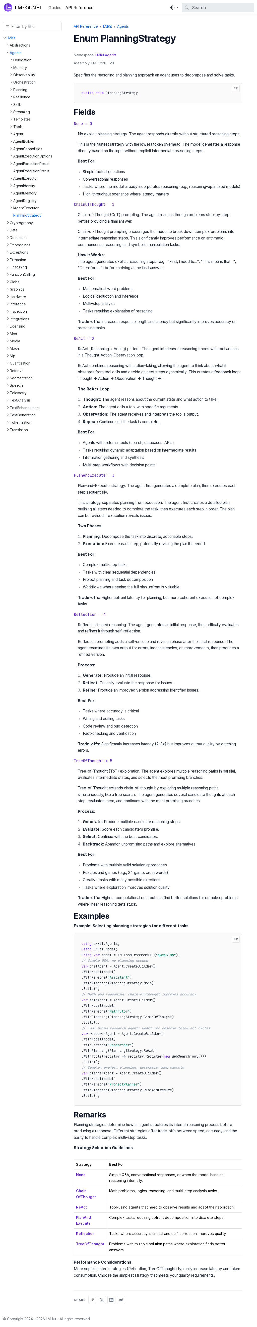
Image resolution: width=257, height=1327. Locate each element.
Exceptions (19, 252)
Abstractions (20, 45)
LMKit (11, 38)
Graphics (17, 289)
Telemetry (18, 393)
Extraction (18, 260)
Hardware (18, 297)
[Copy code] (79, 88)
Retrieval (17, 371)
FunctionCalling (22, 274)
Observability (24, 75)
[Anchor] (109, 112)
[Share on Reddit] (121, 1300)
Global (15, 282)
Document (18, 237)
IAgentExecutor (26, 208)
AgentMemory (25, 193)
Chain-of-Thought (93, 214)
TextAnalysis (20, 400)
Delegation (22, 60)
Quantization (20, 363)
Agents (15, 53)
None (81, 1175)
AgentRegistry (25, 200)
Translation (19, 430)
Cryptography (21, 223)
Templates (22, 119)
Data (13, 230)
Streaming (21, 112)
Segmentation (21, 378)
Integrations (19, 319)
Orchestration (24, 82)
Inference (18, 304)
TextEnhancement (25, 408)
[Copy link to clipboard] (92, 1300)
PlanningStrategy (27, 215)
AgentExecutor (25, 178)
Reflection (85, 1233)
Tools (18, 127)
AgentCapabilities (27, 149)
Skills (17, 104)
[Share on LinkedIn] (111, 1300)
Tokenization (20, 422)
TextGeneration (23, 415)
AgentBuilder (24, 141)
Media (15, 341)
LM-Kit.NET (28, 8)
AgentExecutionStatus (31, 171)
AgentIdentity (24, 186)
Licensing (17, 326)
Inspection (18, 311)
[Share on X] (102, 1300)
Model (15, 348)
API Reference (79, 7)
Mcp (13, 334)
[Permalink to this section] (101, 112)
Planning (20, 90)
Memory (20, 67)
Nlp (12, 356)
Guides (54, 7)
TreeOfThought (90, 1244)
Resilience (21, 97)
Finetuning (18, 267)
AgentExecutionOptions (32, 156)
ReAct (81, 1207)
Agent (18, 134)
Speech (16, 385)
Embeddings (20, 245)
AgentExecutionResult (31, 164)
